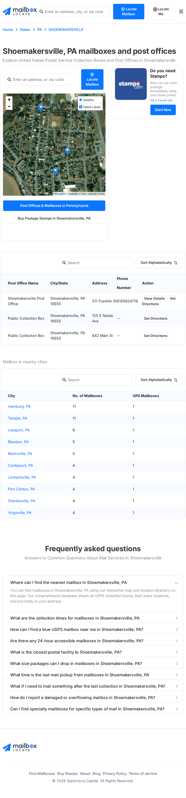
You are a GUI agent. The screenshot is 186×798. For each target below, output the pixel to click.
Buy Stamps (67, 773)
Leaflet (61, 193)
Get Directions (159, 301)
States (25, 29)
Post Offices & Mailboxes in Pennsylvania (54, 205)
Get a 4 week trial (161, 100)
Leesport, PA (19, 430)
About (85, 773)
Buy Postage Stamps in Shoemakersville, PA (54, 218)
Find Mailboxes (42, 773)
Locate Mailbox (129, 11)
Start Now (163, 110)
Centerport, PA (20, 465)
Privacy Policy (115, 773)
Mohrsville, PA (20, 453)
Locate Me (163, 11)
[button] (55, 171)
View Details (154, 298)
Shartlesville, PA (21, 501)
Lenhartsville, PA (22, 477)
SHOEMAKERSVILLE (66, 29)
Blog (96, 773)
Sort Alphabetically (157, 262)
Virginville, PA (20, 512)
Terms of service (143, 773)
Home (8, 29)
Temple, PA (17, 418)
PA (39, 29)
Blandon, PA (18, 442)
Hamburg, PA (19, 406)
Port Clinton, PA (21, 489)
